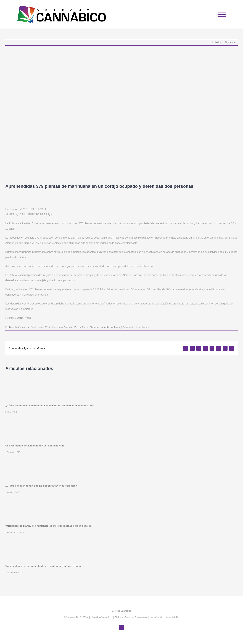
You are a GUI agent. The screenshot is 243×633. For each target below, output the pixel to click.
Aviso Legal (156, 617)
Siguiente (229, 42)
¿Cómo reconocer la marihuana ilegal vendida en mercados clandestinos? (50, 405)
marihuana (115, 327)
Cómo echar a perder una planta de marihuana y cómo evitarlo (43, 566)
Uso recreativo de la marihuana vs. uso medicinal (35, 445)
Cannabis (68, 327)
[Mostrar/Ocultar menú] (222, 14)
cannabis (104, 327)
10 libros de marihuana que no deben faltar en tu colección (41, 485)
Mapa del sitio (172, 617)
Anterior (216, 42)
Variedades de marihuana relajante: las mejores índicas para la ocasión (48, 525)
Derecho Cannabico (19, 327)
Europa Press (23, 317)
